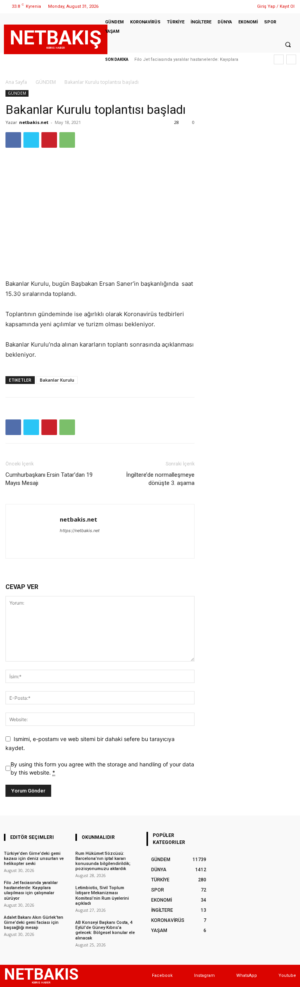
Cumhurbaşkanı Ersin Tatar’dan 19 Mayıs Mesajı (49, 478)
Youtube (287, 975)
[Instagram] (221, 6)
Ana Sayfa (16, 82)
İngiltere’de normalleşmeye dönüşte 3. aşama (160, 478)
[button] (288, 44)
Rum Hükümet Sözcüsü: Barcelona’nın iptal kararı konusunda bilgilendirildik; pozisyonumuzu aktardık (102, 861)
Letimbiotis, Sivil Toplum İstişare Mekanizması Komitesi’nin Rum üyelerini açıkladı (102, 895)
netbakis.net (33, 122)
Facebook (162, 975)
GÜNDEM (46, 82)
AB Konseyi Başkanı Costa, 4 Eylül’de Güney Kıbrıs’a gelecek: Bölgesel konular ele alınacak (105, 930)
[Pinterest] (49, 140)
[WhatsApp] (241, 6)
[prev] (279, 59)
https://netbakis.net (80, 530)
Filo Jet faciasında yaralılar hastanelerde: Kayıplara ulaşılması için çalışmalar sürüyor (31, 890)
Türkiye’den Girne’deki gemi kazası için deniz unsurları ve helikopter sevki (34, 858)
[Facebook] (211, 6)
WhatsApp (246, 975)
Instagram (204, 975)
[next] (291, 59)
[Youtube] (271, 976)
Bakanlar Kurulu (57, 380)
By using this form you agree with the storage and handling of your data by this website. (102, 768)
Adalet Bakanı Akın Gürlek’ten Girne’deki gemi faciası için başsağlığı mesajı (33, 922)
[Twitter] (231, 6)
